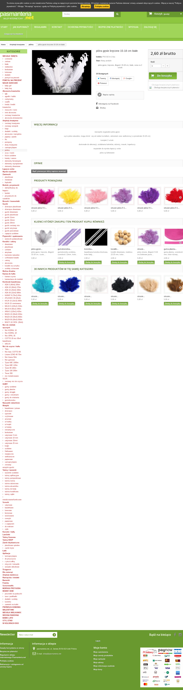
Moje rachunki (99, 659)
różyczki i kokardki (11, 564)
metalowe (8, 180)
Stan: (98, 61)
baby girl (7, 86)
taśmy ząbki (9, 494)
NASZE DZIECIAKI (10, 83)
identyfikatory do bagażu (10, 189)
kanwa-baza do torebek (13, 279)
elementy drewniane (12, 166)
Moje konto (100, 647)
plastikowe (8, 177)
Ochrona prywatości (80, 27)
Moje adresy (99, 663)
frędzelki (7, 182)
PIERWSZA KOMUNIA (11, 607)
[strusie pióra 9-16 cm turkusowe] (43, 284)
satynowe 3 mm (10, 435)
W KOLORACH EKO (11, 623)
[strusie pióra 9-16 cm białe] (96, 284)
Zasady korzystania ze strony (12, 648)
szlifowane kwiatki (11, 258)
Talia (6, 349)
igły (6, 94)
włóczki (7, 344)
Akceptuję (86, 6)
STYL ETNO (7, 621)
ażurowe (7, 419)
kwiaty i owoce (10, 158)
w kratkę (7, 422)
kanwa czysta (10, 277)
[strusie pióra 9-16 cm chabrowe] (70, 284)
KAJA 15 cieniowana (12, 303)
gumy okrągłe (9, 392)
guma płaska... (170, 249)
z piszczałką (9, 561)
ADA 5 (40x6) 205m (12, 285)
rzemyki (7, 518)
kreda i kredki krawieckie (9, 105)
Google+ (128, 78)
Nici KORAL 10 (10, 330)
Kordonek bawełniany (11, 282)
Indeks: (99, 57)
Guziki (5, 204)
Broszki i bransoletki (11, 201)
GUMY (5, 384)
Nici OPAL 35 (9, 336)
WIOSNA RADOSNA (11, 615)
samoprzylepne (10, 147)
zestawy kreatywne (12, 123)
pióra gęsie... (36, 249)
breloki (7, 193)
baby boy (8, 88)
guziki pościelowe (11, 231)
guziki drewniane (11, 212)
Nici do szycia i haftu (11, 346)
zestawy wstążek (11, 126)
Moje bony (98, 669)
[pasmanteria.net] (29, 15)
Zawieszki (7, 174)
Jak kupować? (21, 27)
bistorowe (8, 513)
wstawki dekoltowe (11, 567)
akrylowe (8, 252)
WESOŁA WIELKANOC (12, 613)
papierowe (8, 459)
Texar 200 (8, 373)
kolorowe (8, 72)
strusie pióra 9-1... (39, 208)
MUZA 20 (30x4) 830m (13, 317)
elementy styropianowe (13, 164)
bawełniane (8, 508)
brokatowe (8, 70)
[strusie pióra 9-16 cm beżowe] (149, 284)
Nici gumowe (9, 360)
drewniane (8, 244)
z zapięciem (9, 524)
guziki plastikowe (11, 215)
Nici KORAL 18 (10, 333)
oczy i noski (9, 153)
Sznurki (6, 502)
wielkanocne (9, 457)
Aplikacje (6, 553)
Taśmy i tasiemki (9, 470)
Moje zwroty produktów (103, 656)
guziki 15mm (9, 220)
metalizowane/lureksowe (12, 500)
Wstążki (6, 406)
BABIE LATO (8, 618)
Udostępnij (115, 78)
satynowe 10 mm (11, 438)
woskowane (9, 516)
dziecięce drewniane (12, 209)
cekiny (7, 260)
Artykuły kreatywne (10, 121)
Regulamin (40, 27)
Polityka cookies (102, 6)
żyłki (6, 529)
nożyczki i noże (10, 110)
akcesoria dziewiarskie (13, 118)
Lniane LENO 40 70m (12, 354)
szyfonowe (8, 416)
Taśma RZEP (8, 540)
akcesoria (8, 263)
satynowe (8, 505)
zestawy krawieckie (12, 115)
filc (5, 139)
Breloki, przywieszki (11, 185)
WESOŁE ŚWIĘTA (10, 56)
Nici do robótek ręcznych (9, 326)
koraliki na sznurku (11, 266)
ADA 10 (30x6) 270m (12, 287)
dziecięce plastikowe (12, 207)
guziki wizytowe (10, 228)
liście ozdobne (10, 156)
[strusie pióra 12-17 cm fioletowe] (149, 196)
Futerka (6, 583)
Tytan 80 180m (10, 368)
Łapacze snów (8, 169)
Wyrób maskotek (9, 172)
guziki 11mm (9, 217)
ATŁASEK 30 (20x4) (12, 298)
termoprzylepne (10, 556)
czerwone (8, 59)
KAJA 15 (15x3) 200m (13, 301)
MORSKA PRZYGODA (11, 588)
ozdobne (7, 449)
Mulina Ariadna (9, 271)
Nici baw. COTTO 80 (12, 352)
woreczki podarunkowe (13, 239)
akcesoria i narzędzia (12, 134)
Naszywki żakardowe (11, 403)
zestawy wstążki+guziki (8, 466)
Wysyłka (133, 27)
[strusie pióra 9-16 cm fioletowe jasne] (149, 237)
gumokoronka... (64, 249)
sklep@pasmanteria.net (52, 654)
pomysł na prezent (11, 78)
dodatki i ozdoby (11, 131)
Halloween (8, 451)
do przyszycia (10, 559)
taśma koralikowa (11, 492)
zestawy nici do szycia (13, 381)
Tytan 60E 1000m (11, 363)
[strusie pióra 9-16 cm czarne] (123, 284)
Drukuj (103, 108)
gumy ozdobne (10, 387)
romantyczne (9, 430)
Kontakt (57, 27)
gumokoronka (9, 400)
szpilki (7, 102)
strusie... (141, 249)
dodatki (7, 75)
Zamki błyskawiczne (11, 543)
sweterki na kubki (11, 604)
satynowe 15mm (11, 440)
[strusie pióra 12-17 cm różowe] (96, 196)
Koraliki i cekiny (9, 242)
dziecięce (8, 411)
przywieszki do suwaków (9, 197)
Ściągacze (7, 570)
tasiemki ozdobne (11, 473)
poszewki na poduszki (13, 594)
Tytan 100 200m (10, 371)
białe (6, 64)
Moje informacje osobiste (104, 666)
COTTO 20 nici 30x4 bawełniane (12, 339)
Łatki (5, 551)
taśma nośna (9, 481)
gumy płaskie (9, 389)
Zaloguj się (150, 27)
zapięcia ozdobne (11, 234)
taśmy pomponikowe (12, 478)
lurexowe (8, 510)
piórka (7, 150)
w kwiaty (8, 427)
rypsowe (7, 414)
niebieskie (8, 67)
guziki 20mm (9, 223)
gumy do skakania (11, 397)
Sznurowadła (8, 586)
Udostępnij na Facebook (108, 104)
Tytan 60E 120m (11, 365)
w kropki (7, 424)
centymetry (9, 99)
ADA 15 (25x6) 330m (12, 290)
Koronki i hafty (9, 532)
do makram (9, 526)
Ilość (153, 62)
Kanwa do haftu (9, 274)
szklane (7, 250)
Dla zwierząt (8, 572)
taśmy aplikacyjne (11, 475)
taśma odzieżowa (11, 483)
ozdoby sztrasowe (11, 268)
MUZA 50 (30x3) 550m (13, 320)
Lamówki (6, 535)
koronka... (88, 249)
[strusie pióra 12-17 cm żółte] (70, 196)
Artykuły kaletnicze (10, 575)
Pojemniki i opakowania (13, 236)
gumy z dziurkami (11, 395)
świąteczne (9, 454)
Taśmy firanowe (9, 537)
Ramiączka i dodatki (11, 578)
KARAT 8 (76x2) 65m (12, 295)
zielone (7, 61)
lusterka (7, 602)
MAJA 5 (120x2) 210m (13, 306)
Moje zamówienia (101, 652)
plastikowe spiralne (12, 545)
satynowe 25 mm (11, 443)
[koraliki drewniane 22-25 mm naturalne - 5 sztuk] (123, 237)
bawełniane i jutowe (12, 408)
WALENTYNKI (8, 610)
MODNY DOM (8, 591)
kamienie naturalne (11, 255)
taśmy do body (10, 489)
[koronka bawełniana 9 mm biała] (96, 237)
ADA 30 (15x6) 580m (12, 293)
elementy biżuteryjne (12, 161)
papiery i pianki (10, 137)
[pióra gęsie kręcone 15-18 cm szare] (43, 237)
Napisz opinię (108, 95)
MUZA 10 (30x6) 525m (13, 314)
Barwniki (6, 580)
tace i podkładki (10, 596)
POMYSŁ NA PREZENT (12, 80)
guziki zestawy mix (12, 225)
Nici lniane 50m (10, 357)
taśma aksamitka (11, 486)
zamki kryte (9, 548)
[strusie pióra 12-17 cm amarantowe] (43, 196)
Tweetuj (102, 78)
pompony (8, 142)
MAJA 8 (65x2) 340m (12, 309)
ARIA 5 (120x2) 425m (12, 311)
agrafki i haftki (10, 96)
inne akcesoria (10, 113)
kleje (6, 129)
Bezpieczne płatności (110, 27)
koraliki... (115, 249)
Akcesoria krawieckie (11, 91)
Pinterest (103, 83)
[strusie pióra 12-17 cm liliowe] (123, 196)
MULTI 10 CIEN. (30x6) (13, 322)
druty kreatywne (10, 145)
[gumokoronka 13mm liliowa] (70, 237)
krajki (6, 446)
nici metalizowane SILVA (11, 377)
